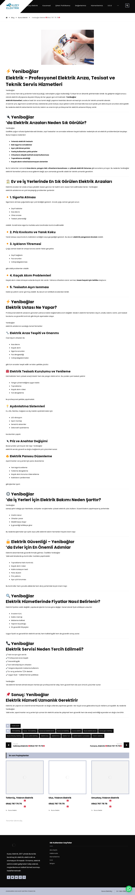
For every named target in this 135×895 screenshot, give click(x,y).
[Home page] (6, 18)
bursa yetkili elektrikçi (31, 736)
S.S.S (51, 860)
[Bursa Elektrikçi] (13, 6)
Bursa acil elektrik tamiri (46, 731)
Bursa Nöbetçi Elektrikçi (14, 736)
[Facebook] (8, 877)
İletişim (52, 863)
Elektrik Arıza (45, 736)
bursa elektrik (76, 731)
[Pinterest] (24, 877)
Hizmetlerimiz (55, 857)
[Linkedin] (16, 877)
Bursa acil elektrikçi (63, 731)
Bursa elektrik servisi (90, 731)
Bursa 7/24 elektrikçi (30, 731)
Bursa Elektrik (12, 810)
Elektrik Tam (66, 736)
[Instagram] (20, 877)
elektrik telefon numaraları (81, 736)
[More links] (118, 5)
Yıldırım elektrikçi (98, 736)
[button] (129, 889)
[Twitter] (12, 877)
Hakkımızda (54, 853)
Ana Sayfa (53, 850)
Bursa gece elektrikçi (106, 731)
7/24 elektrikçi (16, 731)
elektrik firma (56, 736)
